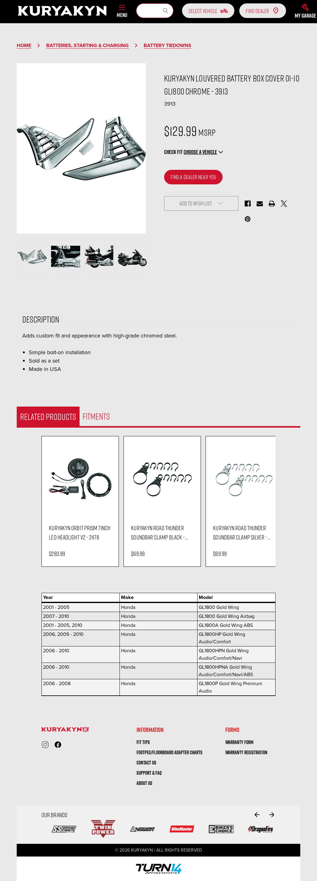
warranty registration (246, 752)
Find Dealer (257, 11)
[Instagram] (45, 744)
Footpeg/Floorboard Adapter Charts (169, 752)
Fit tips (143, 742)
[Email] (260, 203)
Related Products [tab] (48, 416)
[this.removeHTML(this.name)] (80, 478)
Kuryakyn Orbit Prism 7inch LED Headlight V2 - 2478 (79, 532)
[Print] (272, 203)
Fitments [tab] (96, 416)
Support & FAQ (149, 772)
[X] (284, 203)
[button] (305, 11)
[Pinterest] (248, 219)
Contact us (146, 762)
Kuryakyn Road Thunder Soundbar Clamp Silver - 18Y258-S (240, 533)
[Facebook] (248, 203)
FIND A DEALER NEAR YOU (193, 177)
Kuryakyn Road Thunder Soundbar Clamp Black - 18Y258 (158, 533)
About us (144, 783)
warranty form (239, 742)
